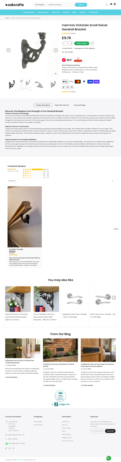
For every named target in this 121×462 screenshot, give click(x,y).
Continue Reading (11, 377)
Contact (65, 12)
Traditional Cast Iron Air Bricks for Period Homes (58, 365)
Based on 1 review (13, 171)
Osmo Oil (55, 12)
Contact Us (65, 422)
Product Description (43, 105)
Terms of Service (67, 441)
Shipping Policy (67, 438)
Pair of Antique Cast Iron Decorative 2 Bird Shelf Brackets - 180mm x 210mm (45, 317)
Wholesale (93, 12)
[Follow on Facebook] (63, 87)
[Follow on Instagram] (67, 87)
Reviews (82, 12)
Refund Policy (66, 434)
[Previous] (8, 50)
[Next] (56, 50)
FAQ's (64, 431)
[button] (66, 33)
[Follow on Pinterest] (71, 87)
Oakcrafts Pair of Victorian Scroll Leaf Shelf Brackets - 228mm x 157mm (16, 317)
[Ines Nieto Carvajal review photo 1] (25, 216)
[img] (24, 255)
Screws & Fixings (79, 105)
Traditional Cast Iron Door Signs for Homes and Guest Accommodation (97, 365)
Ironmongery (43, 12)
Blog (74, 12)
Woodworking (29, 12)
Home (7, 18)
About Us (65, 425)
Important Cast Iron (62, 105)
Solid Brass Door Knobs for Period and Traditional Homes (19, 361)
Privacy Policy (66, 428)
